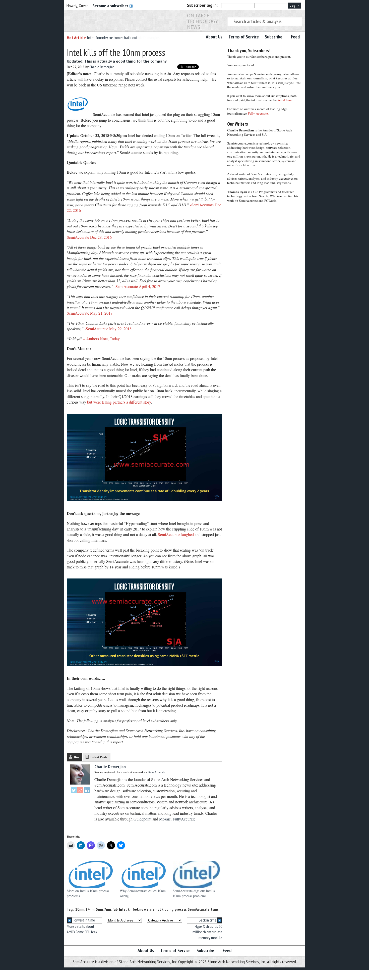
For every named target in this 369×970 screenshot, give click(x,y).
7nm (107, 909)
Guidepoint (142, 818)
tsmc (214, 909)
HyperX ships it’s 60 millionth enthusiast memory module (207, 932)
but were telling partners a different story (119, 402)
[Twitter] (74, 791)
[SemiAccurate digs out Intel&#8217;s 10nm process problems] (197, 874)
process (181, 909)
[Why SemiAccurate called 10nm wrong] (144, 874)
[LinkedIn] (87, 791)
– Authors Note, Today (101, 338)
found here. (284, 100)
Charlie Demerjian (101, 66)
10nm (79, 909)
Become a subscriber (110, 6)
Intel (123, 909)
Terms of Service (243, 37)
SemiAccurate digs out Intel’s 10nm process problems (194, 893)
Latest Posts (98, 756)
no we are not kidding (156, 909)
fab (115, 909)
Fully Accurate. (258, 113)
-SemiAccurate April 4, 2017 (137, 286)
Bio (76, 756)
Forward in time (83, 920)
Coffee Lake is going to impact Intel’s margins (123, 37)
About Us (214, 37)
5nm (99, 909)
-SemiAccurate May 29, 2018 (108, 328)
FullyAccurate (184, 818)
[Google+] (80, 791)
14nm (90, 909)
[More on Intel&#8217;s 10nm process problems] (91, 874)
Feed (295, 37)
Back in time (208, 920)
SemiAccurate (199, 909)
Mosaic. (165, 818)
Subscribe (273, 37)
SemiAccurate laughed (175, 534)
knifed (133, 909)
